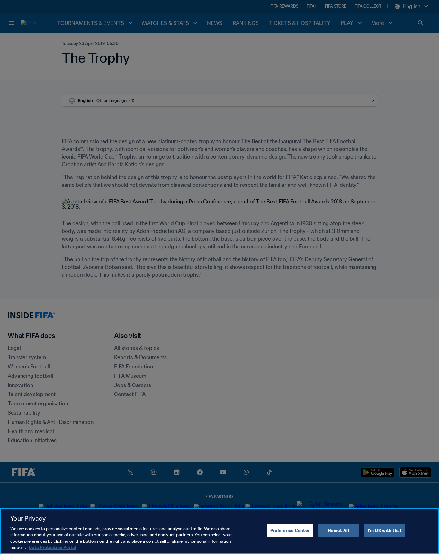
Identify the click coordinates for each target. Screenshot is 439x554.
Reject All (338, 530)
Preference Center (289, 530)
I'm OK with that (385, 530)
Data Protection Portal (52, 547)
